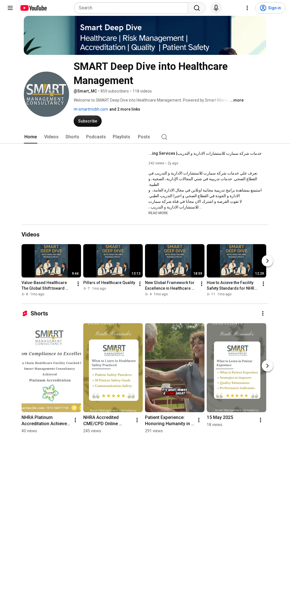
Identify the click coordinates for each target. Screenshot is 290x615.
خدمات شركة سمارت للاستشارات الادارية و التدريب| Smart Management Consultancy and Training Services (205, 153)
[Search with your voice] (216, 8)
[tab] (30, 137)
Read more (158, 213)
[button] (158, 213)
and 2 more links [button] (124, 109)
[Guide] (10, 8)
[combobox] (133, 8)
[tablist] (145, 137)
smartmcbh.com (93, 109)
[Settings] (247, 8)
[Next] (267, 260)
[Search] (197, 8)
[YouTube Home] (33, 8)
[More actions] (78, 283)
